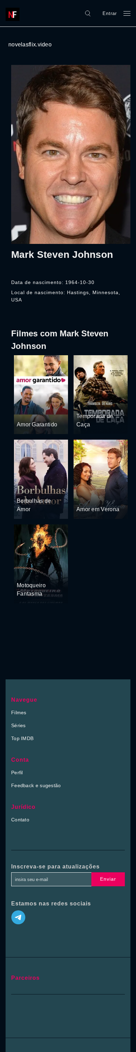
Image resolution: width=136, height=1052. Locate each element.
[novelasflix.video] (14, 13)
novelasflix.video (30, 44)
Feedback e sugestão (36, 785)
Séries (18, 725)
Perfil (17, 772)
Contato (20, 819)
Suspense (88, 403)
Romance (50, 411)
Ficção (39, 572)
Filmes (19, 712)
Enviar (108, 879)
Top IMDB (22, 738)
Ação (107, 403)
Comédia (27, 411)
